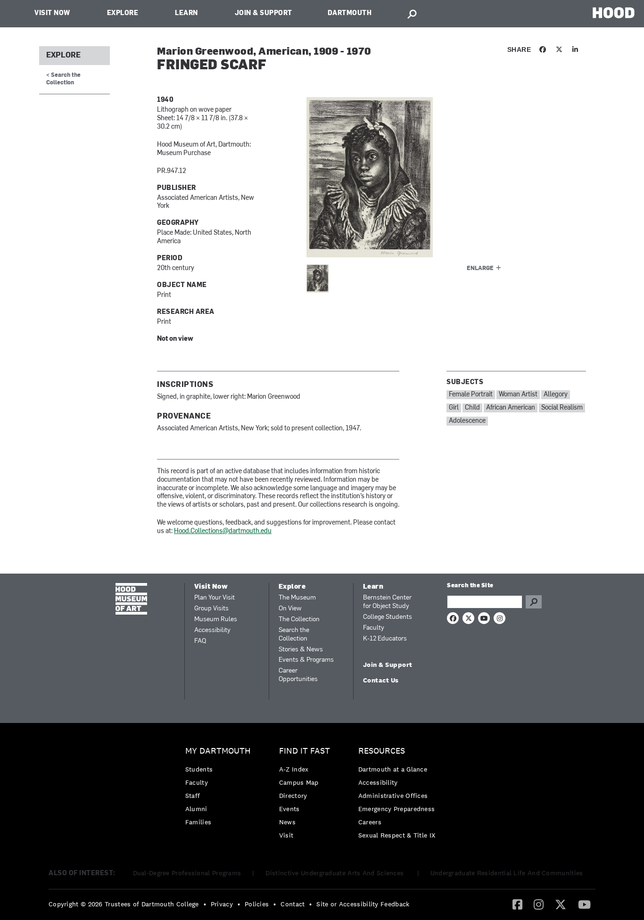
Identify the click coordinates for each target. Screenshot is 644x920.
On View (290, 608)
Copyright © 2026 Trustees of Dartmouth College (124, 904)
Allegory (556, 394)
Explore (123, 13)
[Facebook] (517, 904)
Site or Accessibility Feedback (362, 904)
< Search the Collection (63, 79)
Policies (257, 904)
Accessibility (212, 630)
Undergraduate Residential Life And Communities (506, 873)
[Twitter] (560, 904)
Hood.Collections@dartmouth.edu (223, 531)
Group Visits (211, 608)
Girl (454, 407)
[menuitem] (220, 789)
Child (472, 407)
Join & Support (263, 13)
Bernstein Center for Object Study (387, 602)
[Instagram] (539, 904)
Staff (192, 795)
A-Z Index (294, 769)
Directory (293, 795)
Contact (293, 904)
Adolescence (467, 421)
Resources (381, 751)
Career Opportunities (298, 675)
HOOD (614, 12)
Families (198, 822)
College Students (387, 617)
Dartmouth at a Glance (392, 769)
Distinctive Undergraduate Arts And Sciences (335, 873)
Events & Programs (306, 660)
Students (199, 769)
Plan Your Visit (214, 597)
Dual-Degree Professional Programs (187, 873)
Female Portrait (471, 394)
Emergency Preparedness (396, 809)
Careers (369, 822)
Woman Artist (518, 394)
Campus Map (299, 782)
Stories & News (301, 649)
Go (534, 601)
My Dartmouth (218, 751)
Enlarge (480, 268)
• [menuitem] (205, 904)
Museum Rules (215, 619)
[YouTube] (584, 904)
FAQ (200, 641)
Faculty (373, 628)
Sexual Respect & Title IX (397, 835)
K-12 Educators (385, 638)
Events (289, 809)
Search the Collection (294, 634)
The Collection (299, 619)
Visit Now (52, 13)
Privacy (222, 904)
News (287, 822)
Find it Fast (304, 751)
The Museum (297, 597)
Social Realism (562, 407)
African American (510, 407)
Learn (186, 13)
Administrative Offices (393, 795)
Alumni (196, 809)
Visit (286, 835)
